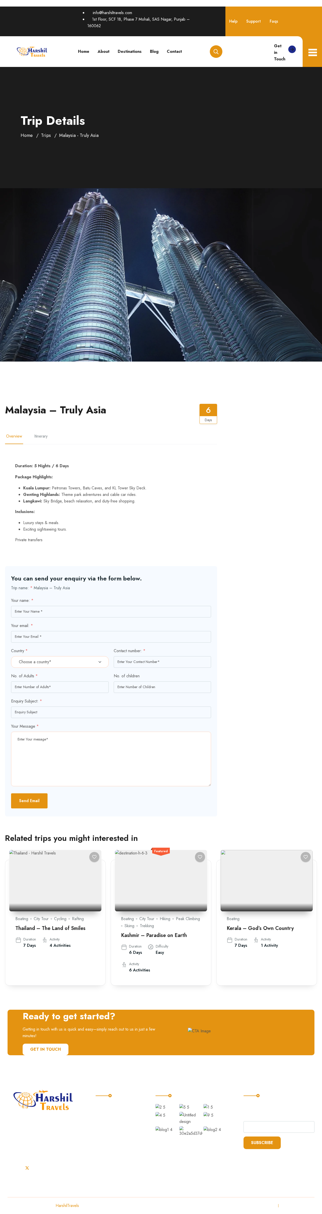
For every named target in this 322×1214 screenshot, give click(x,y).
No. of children (127, 676)
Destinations (130, 51)
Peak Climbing (188, 919)
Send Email (29, 801)
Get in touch (45, 1049)
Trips (46, 135)
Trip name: (21, 588)
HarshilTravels (67, 1205)
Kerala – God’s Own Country (260, 928)
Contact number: (129, 651)
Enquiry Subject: (26, 701)
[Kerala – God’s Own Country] (267, 880)
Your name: (22, 600)
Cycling (60, 919)
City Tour (41, 919)
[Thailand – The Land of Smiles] (55, 880)
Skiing (129, 926)
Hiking (165, 919)
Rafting (78, 919)
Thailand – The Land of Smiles (50, 928)
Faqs (274, 21)
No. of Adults (24, 676)
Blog (154, 51)
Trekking (147, 926)
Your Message (25, 726)
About (103, 51)
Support (253, 21)
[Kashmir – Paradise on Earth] (161, 880)
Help (233, 21)
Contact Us (109, 1148)
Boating (21, 919)
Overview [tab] (14, 436)
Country (19, 651)
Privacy (268, 1205)
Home (83, 51)
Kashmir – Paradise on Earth (154, 935)
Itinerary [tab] (41, 436)
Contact (174, 51)
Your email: (22, 626)
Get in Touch (279, 52)
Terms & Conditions (297, 1205)
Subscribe (262, 1143)
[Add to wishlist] (94, 857)
